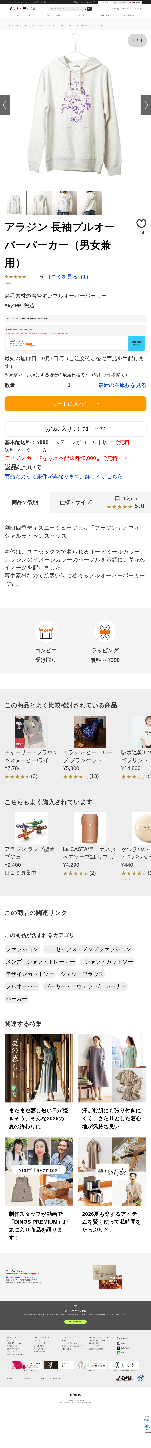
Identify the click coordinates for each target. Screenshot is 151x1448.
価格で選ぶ (105, 15)
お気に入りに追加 (66, 429)
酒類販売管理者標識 (96, 1349)
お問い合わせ (66, 1349)
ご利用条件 (32, 346)
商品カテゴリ (11, 1337)
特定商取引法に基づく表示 (98, 1337)
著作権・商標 (94, 1343)
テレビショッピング (14, 1352)
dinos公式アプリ (40, 1346)
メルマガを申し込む (75, 1321)
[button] (5, 105)
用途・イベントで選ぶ (24, 15)
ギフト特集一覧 (129, 15)
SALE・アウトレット (41, 1337)
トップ (11, 25)
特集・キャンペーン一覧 (15, 1354)
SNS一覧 (37, 1340)
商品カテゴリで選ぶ (53, 15)
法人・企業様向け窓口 (25, 1378)
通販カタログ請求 (13, 1349)
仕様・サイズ (75, 502)
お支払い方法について (69, 1343)
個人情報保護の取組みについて (100, 1340)
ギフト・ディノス (22, 25)
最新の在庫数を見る (122, 385)
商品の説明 (25, 502)
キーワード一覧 (39, 1343)
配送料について (67, 1340)
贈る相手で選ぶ (81, 15)
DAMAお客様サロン (41, 1352)
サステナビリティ (56, 1378)
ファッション (51, 25)
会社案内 (10, 1378)
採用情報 (41, 1378)
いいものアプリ (39, 1349)
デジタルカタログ (13, 1346)
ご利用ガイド (66, 1337)
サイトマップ (94, 1346)
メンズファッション (65, 25)
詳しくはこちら (104, 476)
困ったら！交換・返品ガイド (72, 1346)
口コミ (130, 502)
